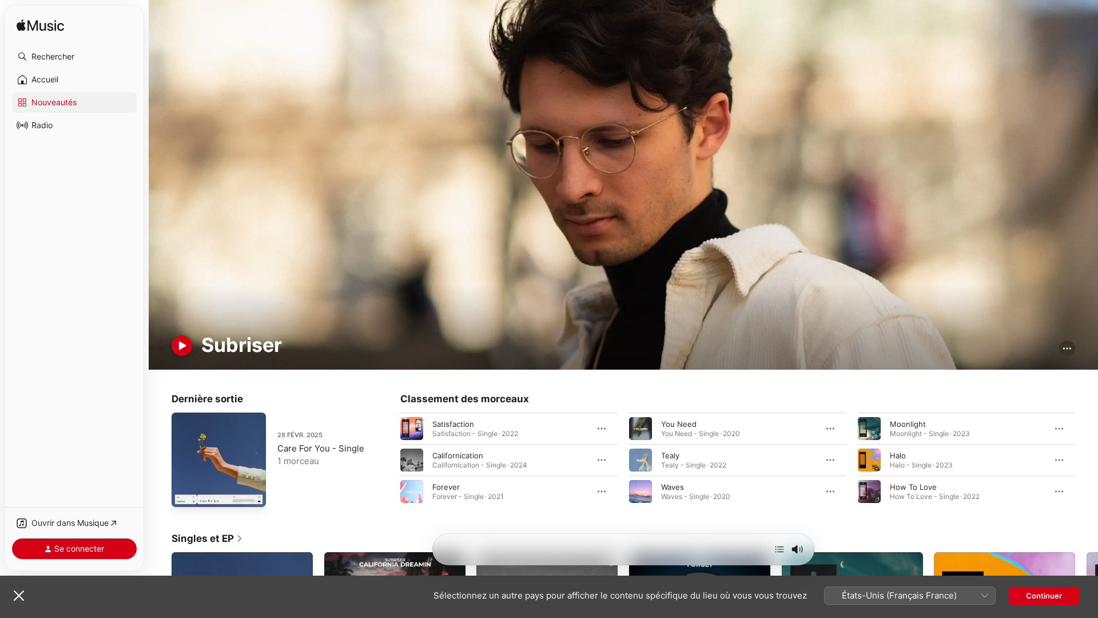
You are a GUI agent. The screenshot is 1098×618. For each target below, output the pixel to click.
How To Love (913, 486)
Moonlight (908, 423)
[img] (40, 26)
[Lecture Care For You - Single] (185, 492)
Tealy (670, 454)
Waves (672, 486)
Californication (457, 454)
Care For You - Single (320, 448)
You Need (679, 423)
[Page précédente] (389, 459)
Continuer (1044, 595)
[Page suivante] (1087, 459)
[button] (74, 56)
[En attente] (779, 549)
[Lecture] (182, 345)
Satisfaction (453, 423)
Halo (898, 454)
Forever (446, 486)
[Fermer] (19, 596)
